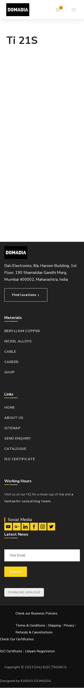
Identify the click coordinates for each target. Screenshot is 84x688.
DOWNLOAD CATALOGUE (24, 592)
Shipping (54, 625)
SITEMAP (12, 428)
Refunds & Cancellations (34, 632)
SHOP (9, 372)
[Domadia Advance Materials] (17, 9)
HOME (9, 407)
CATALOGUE (15, 448)
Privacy (69, 625)
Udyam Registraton (40, 651)
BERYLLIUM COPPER (22, 331)
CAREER (11, 362)
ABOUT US (13, 417)
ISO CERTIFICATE (19, 459)
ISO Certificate (11, 651)
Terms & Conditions (30, 625)
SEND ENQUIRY (17, 438)
